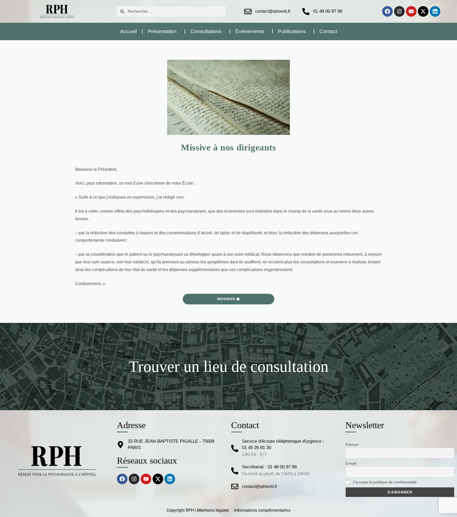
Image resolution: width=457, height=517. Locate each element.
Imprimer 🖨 (228, 299)
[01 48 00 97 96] (305, 11)
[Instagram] (399, 11)
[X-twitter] (423, 11)
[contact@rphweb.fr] (248, 11)
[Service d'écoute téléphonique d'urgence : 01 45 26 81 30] (234, 448)
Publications (292, 31)
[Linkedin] (435, 11)
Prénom (352, 444)
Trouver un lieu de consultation (228, 366)
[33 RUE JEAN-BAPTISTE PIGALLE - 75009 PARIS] (120, 444)
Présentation (162, 31)
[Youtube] (411, 11)
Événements (249, 31)
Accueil (128, 31)
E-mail (350, 463)
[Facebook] (387, 11)
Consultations (206, 31)
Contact (328, 31)
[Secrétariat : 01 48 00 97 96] (234, 470)
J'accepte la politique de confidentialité (384, 482)
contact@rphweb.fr (272, 11)
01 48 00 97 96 (327, 11)
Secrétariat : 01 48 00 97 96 (269, 466)
